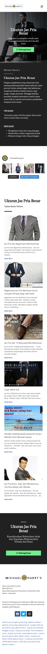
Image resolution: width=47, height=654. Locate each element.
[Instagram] (29, 614)
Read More (8, 258)
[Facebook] (17, 614)
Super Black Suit (11, 389)
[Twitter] (23, 614)
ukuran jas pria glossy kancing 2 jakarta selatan (21, 622)
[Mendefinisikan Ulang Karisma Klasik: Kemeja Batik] (18, 168)
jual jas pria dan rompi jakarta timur (23, 633)
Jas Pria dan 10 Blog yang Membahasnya (23, 343)
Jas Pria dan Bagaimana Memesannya (21, 243)
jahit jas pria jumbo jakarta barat (15, 625)
